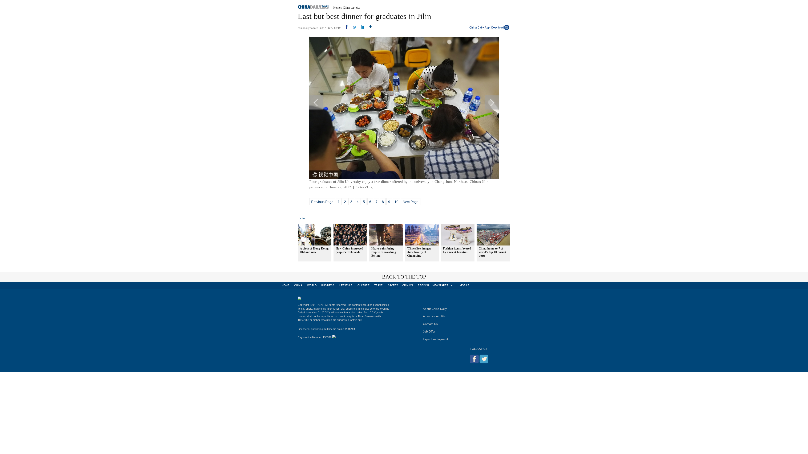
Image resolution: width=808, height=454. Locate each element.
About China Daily (435, 308)
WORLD (312, 285)
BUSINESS (327, 285)
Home (336, 7)
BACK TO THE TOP (404, 277)
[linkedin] (361, 28)
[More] (369, 28)
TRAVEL (379, 285)
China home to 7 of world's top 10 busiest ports (492, 252)
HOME (285, 285)
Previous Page (322, 202)
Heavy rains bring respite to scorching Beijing (383, 252)
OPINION (407, 285)
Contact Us (430, 324)
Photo (301, 218)
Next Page (411, 202)
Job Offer (429, 331)
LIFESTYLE (345, 285)
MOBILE (464, 285)
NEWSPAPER (440, 285)
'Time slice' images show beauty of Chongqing (419, 252)
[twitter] (353, 28)
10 (396, 202)
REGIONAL (424, 285)
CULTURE (363, 285)
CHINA (298, 285)
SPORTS (393, 285)
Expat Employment (435, 339)
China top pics (351, 7)
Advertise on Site (434, 316)
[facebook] (345, 28)
